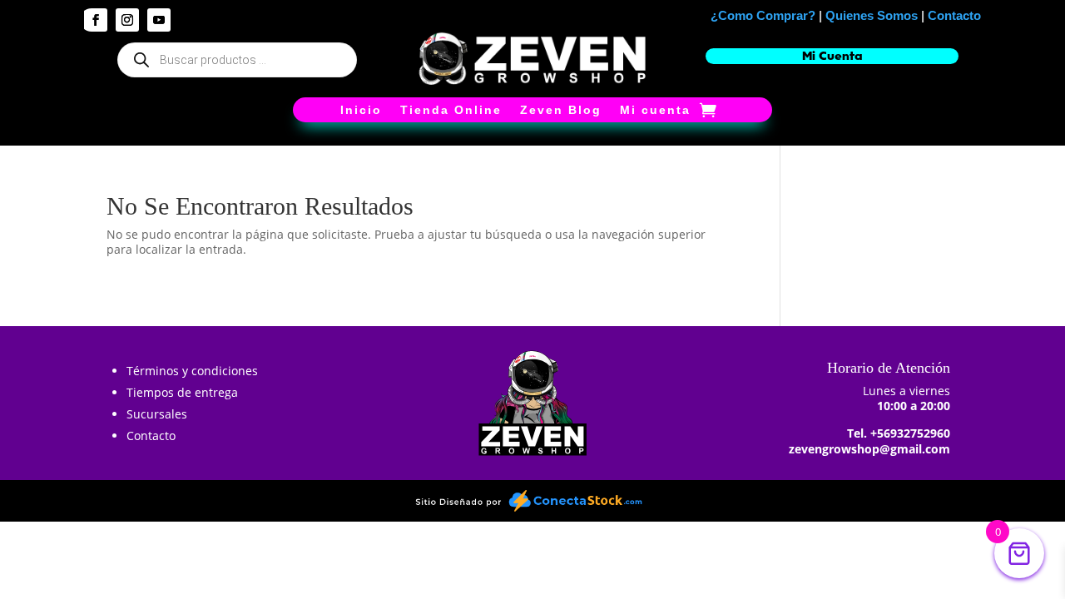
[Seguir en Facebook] (95, 20)
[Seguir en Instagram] (127, 20)
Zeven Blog (561, 110)
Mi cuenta (655, 110)
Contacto (954, 15)
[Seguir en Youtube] (159, 20)
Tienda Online (451, 110)
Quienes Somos (871, 15)
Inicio (361, 110)
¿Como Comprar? (763, 15)
